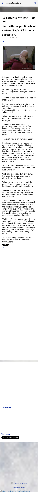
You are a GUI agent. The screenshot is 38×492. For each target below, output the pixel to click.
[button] (3, 42)
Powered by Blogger (20, 483)
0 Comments (18, 38)
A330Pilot (23, 487)
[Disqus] (19, 281)
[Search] (35, 3)
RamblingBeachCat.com (13, 3)
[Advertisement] (19, 384)
